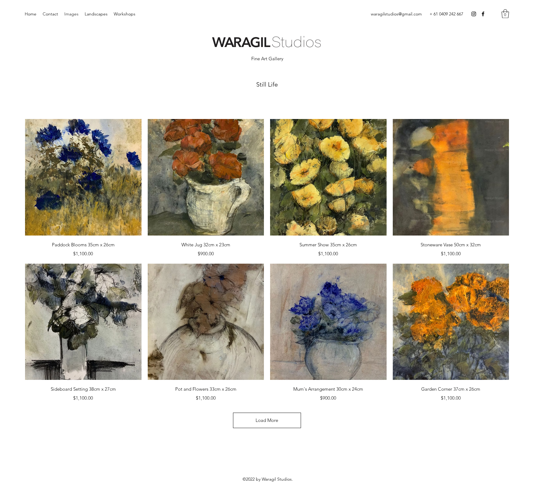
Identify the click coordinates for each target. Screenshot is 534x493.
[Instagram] (474, 14)
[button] (505, 13)
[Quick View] (83, 177)
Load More (267, 420)
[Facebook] (483, 14)
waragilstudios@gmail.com (396, 14)
